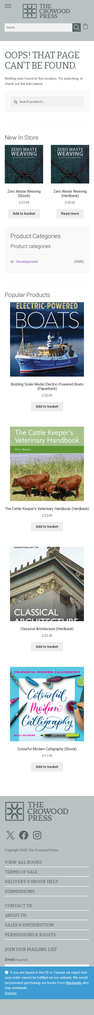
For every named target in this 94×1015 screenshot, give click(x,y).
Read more (70, 213)
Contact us (18, 905)
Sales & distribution (29, 925)
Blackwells (73, 983)
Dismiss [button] (11, 993)
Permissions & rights (30, 934)
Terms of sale (21, 871)
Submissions (20, 891)
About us (15, 915)
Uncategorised (27, 261)
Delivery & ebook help (31, 881)
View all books (23, 862)
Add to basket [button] (24, 213)
